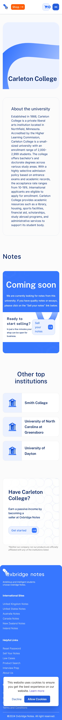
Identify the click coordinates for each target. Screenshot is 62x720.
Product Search (11, 663)
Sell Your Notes (11, 653)
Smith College (36, 403)
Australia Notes (11, 613)
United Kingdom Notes (15, 603)
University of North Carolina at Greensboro (40, 426)
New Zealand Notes (14, 623)
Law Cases (9, 658)
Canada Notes (11, 618)
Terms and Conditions (15, 707)
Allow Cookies (37, 699)
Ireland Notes (10, 628)
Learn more (36, 691)
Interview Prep (11, 667)
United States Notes (14, 608)
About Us (8, 672)
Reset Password (12, 648)
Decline (17, 699)
